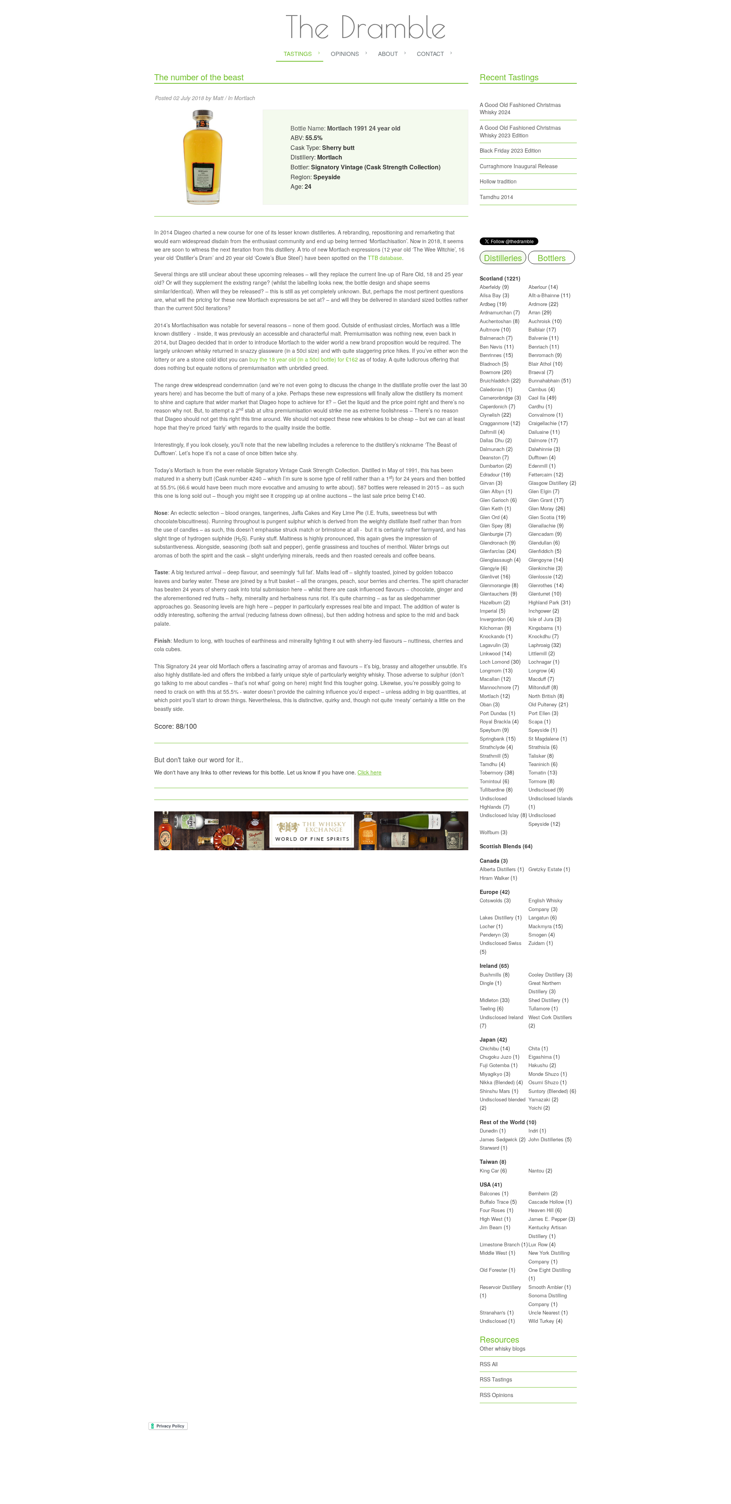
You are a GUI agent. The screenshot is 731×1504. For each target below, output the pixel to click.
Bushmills (490, 974)
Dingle (486, 982)
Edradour (490, 474)
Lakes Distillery (497, 917)
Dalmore (537, 440)
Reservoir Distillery (500, 1287)
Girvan (487, 482)
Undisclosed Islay (499, 815)
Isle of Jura (540, 619)
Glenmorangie (495, 585)
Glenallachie (541, 525)
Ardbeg (487, 303)
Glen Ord (490, 517)
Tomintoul (490, 781)
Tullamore (539, 1008)
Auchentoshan (495, 321)
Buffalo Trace (494, 1201)
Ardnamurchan (496, 312)
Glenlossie (540, 576)
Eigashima (540, 1056)
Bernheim (538, 1193)
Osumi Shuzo (543, 1082)
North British (542, 695)
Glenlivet (489, 576)
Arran (534, 312)
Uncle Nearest (544, 1312)
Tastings (298, 53)
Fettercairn (540, 474)
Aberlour (537, 286)
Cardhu (536, 406)
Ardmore (537, 303)
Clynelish (490, 414)
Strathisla (538, 746)
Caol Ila (536, 397)
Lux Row (537, 1244)
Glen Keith (491, 508)
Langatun (538, 917)
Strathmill (490, 755)
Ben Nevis (491, 346)
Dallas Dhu (492, 440)
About (388, 53)
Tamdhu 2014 (496, 197)
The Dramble (365, 27)
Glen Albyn (492, 491)
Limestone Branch (500, 1244)
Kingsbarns (541, 627)
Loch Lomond (494, 661)
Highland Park (543, 602)
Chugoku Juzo (496, 1056)
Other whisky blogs (502, 1348)
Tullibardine (492, 789)
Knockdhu (539, 636)
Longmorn (490, 670)
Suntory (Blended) (548, 1091)
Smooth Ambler (545, 1287)
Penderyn (490, 934)
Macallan (490, 678)
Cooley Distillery (546, 974)
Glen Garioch (494, 499)
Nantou (536, 1170)
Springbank (492, 738)
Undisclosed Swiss (501, 942)
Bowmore (490, 372)
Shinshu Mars (495, 1091)
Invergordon (493, 619)
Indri (533, 1130)
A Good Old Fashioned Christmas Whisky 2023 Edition (520, 131)
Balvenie (537, 337)
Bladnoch (490, 363)
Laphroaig (539, 644)
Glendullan (540, 542)
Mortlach (244, 98)
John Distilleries (545, 1139)
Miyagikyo (492, 1073)
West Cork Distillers (550, 1017)
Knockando (492, 636)
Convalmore (541, 414)
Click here (369, 772)
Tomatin (537, 772)
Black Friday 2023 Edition (510, 150)
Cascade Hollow (546, 1201)
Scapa (535, 721)
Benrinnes (491, 354)
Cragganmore (494, 423)
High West (492, 1218)
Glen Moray (541, 508)
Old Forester (493, 1269)
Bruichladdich (494, 380)
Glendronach (494, 542)
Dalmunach (492, 448)
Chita (534, 1048)
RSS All (489, 1364)
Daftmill (488, 431)
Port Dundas (493, 713)
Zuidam (536, 942)
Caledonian (492, 389)
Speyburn (490, 729)
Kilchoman (491, 627)
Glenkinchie (541, 568)
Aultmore (490, 329)
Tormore (537, 781)
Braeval (536, 372)
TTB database (385, 257)
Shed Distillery (544, 1000)
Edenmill (537, 465)
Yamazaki (539, 1099)
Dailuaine (538, 431)
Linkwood (490, 653)
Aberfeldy (490, 286)
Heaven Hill (541, 1210)
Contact (430, 53)
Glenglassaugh (496, 559)
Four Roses (492, 1210)
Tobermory (491, 772)
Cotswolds (491, 900)
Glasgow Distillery (548, 482)
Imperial (488, 610)
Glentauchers (494, 593)
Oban (486, 704)
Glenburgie (491, 533)
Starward (489, 1147)
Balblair (536, 329)
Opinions (345, 53)
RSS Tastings (496, 1379)
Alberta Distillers (498, 869)
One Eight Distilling (549, 1269)
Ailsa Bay (490, 295)
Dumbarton (492, 465)
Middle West (494, 1252)
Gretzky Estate (545, 869)
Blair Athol (539, 363)
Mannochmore (495, 687)
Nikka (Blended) (497, 1082)
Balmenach (492, 337)
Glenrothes (540, 585)
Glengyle (489, 568)
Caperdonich (493, 406)
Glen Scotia (541, 517)
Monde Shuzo (543, 1073)
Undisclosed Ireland (501, 1017)
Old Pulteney (542, 704)
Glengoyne (540, 559)
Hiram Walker (495, 877)
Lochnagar (539, 661)
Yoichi (535, 1107)
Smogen (538, 934)
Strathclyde (492, 746)
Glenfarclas (492, 550)
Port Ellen (539, 713)
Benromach (541, 354)
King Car (489, 1170)
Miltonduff (539, 687)
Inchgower (539, 610)
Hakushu (538, 1065)
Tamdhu (488, 764)
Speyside (538, 729)
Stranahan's (493, 1312)
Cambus (537, 389)
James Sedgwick (498, 1139)
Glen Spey (491, 525)
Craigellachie (542, 423)
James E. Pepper (547, 1218)
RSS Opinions (496, 1395)
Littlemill (538, 653)
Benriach (538, 346)
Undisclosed (541, 789)
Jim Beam (491, 1227)
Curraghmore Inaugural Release (519, 166)
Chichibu (489, 1048)
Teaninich (538, 764)
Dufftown (537, 457)
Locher (487, 926)
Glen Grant (540, 499)
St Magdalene (543, 738)
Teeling (487, 1008)
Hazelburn (491, 602)
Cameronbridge (496, 397)
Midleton (489, 1000)
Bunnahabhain (544, 380)
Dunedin (489, 1130)
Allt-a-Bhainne (543, 295)
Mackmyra (540, 926)
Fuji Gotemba (495, 1065)
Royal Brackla (495, 721)
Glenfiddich (540, 550)
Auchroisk (539, 321)
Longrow (537, 670)
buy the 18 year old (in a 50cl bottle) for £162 (303, 359)
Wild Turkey (541, 1320)
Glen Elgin (539, 491)
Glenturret (539, 593)
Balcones (490, 1193)
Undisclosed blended (502, 1099)
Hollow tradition (498, 181)
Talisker (537, 755)
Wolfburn (489, 832)
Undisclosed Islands (550, 798)
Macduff (537, 678)
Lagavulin (490, 644)
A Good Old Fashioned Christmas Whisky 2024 (520, 108)
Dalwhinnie (540, 448)
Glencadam (541, 533)
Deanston (490, 457)
